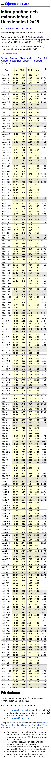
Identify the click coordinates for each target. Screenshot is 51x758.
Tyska (45, 725)
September (15, 61)
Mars (22, 58)
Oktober (26, 61)
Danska (16, 725)
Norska (44, 723)
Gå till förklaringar (9, 54)
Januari (4, 58)
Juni (40, 58)
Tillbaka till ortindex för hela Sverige (17, 28)
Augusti (4, 61)
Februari (14, 58)
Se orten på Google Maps (19, 718)
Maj (34, 58)
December (6, 63)
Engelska (36, 725)
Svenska (25, 725)
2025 (39, 42)
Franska (15, 727)
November (37, 61)
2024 (29, 42)
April (28, 58)
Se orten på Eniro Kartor (18, 710)
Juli (45, 58)
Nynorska (5, 725)
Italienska (25, 727)
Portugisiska (38, 727)
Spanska (5, 727)
